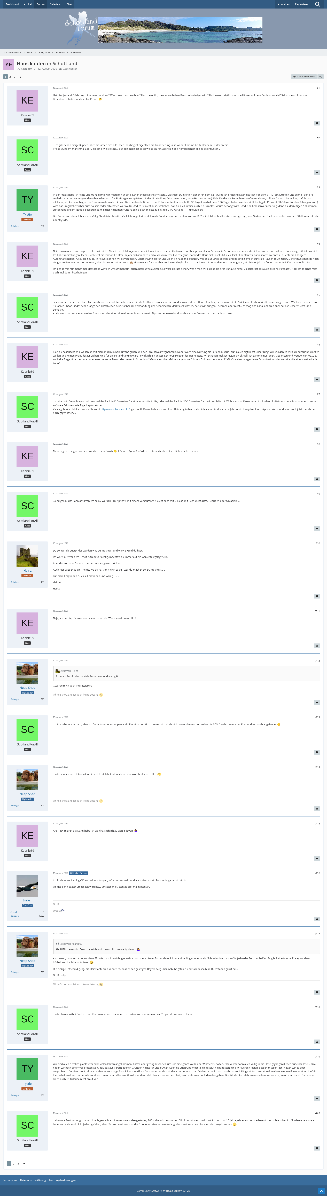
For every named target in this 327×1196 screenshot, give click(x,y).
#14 (317, 767)
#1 (318, 88)
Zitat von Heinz (69, 670)
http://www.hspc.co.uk (114, 409)
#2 (318, 137)
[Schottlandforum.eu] (163, 29)
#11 (317, 610)
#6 (318, 344)
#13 (317, 717)
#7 (318, 394)
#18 (317, 1007)
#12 (317, 660)
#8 (318, 444)
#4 (318, 244)
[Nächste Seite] (20, 76)
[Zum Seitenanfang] (321, 1191)
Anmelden (284, 4)
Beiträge (15, 226)
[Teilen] (320, 76)
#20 (317, 1113)
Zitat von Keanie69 (71, 943)
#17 (317, 933)
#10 (317, 543)
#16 (317, 873)
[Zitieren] (317, 123)
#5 (318, 295)
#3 (318, 187)
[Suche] (318, 4)
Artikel (14, 911)
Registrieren (302, 4)
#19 (317, 1056)
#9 (318, 493)
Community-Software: (163, 1190)
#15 (317, 823)
